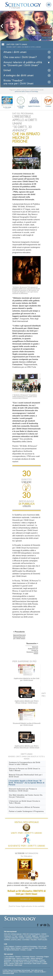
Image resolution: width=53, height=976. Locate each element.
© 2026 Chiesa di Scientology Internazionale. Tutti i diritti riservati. (23, 970)
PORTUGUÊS (42, 939)
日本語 (21, 936)
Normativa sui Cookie (26, 972)
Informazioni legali (8, 973)
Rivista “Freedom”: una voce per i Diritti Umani (18, 82)
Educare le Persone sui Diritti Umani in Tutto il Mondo (24, 770)
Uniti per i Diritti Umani (16, 963)
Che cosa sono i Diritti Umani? (20, 57)
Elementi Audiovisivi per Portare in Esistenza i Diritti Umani (23, 790)
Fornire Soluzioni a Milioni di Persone (24, 807)
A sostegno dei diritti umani (18, 75)
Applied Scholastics (34, 106)
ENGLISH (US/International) (12, 934)
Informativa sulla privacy (10, 972)
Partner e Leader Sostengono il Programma (26, 811)
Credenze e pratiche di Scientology (26, 946)
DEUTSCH (8, 938)
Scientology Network (28, 956)
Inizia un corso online (23, 958)
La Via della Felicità (20, 106)
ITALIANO (33, 939)
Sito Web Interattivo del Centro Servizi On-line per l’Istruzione (26, 796)
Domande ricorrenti (28, 948)
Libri (36, 948)
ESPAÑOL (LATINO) (39, 938)
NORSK (21, 938)
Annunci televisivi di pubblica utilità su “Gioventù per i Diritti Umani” (22, 63)
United (7, 70)
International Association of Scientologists (25, 960)
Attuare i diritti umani (14, 52)
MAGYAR (15, 938)
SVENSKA (29, 938)
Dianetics (18, 956)
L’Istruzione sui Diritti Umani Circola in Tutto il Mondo (24, 802)
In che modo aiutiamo (7, 107)
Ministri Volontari (16, 948)
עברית (14, 936)
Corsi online (42, 948)
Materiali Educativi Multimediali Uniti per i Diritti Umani (25, 776)
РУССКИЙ (27, 936)
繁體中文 (35, 936)
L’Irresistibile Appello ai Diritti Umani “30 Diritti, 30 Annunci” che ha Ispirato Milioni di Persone (26, 783)
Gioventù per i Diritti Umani (32, 963)
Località (29, 950)
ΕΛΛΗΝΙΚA (25, 939)
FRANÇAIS (7, 936)
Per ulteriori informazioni (11, 950)
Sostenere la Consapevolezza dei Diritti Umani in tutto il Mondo (24, 763)
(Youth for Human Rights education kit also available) (26, 906)
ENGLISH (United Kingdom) (31, 934)
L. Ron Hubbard (9, 946)
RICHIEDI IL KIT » (26, 899)
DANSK (43, 934)
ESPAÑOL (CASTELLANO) (12, 939)
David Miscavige (10, 958)
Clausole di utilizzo (39, 972)
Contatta (22, 950)
